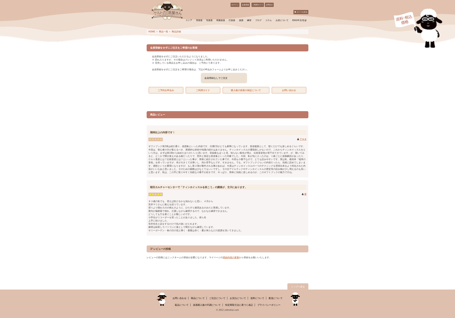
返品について (182, 305)
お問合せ (269, 5)
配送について (276, 298)
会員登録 (245, 5)
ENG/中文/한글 (299, 20)
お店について (282, 20)
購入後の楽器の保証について (246, 90)
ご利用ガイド (257, 5)
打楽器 (232, 20)
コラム (268, 20)
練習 (249, 20)
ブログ (258, 20)
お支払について (238, 298)
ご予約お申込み (166, 90)
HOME (151, 31)
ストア (189, 20)
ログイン (235, 5)
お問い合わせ (289, 90)
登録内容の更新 (231, 257)
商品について (198, 298)
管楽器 (199, 20)
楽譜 (241, 20)
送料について (257, 298)
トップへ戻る (298, 286)
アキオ (303, 139)
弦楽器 (209, 20)
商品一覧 (163, 31)
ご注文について (217, 298)
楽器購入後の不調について (207, 305)
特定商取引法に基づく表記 (239, 305)
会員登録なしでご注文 (216, 78)
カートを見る (302, 12)
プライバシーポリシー (268, 305)
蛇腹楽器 (220, 20)
